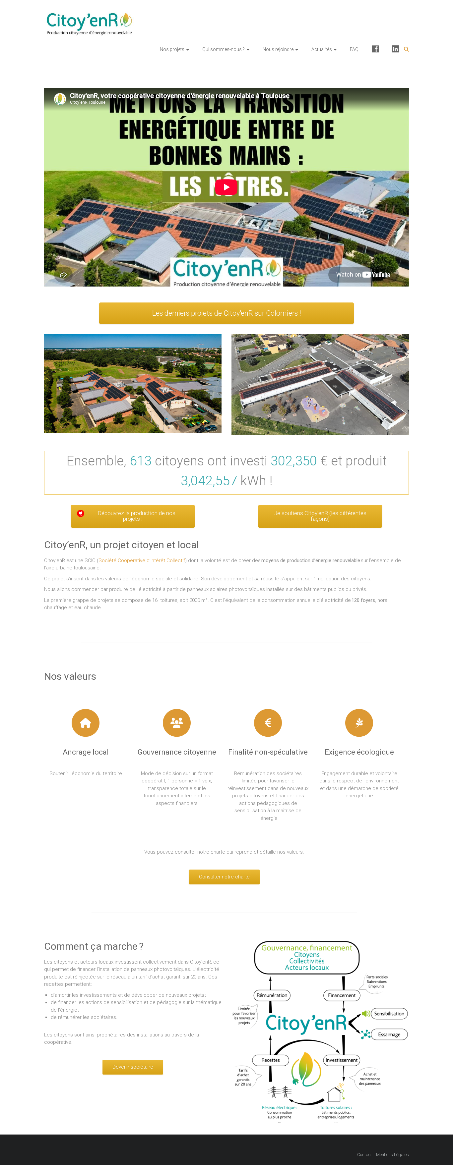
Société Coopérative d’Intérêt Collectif (141, 560)
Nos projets (172, 49)
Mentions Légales (392, 1154)
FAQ (354, 49)
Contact (364, 1154)
